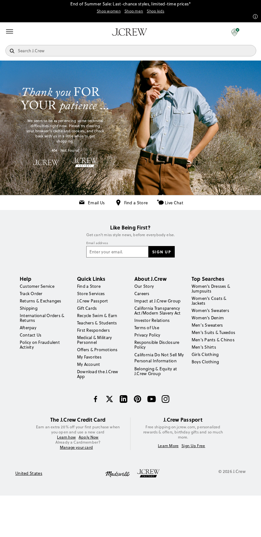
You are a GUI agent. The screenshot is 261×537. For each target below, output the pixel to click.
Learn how (66, 437)
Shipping (29, 308)
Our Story (144, 286)
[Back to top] (250, 526)
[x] (109, 399)
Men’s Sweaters (207, 325)
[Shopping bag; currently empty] (252, 32)
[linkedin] (123, 399)
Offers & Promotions (97, 349)
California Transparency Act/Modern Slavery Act (157, 310)
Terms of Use (146, 327)
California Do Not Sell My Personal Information (159, 357)
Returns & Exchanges (40, 301)
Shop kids (155, 11)
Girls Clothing (205, 354)
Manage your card (76, 447)
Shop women (109, 11)
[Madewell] (117, 473)
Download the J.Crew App (97, 374)
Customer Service (37, 286)
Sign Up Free (193, 445)
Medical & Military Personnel (94, 340)
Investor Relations (152, 320)
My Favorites (89, 357)
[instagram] (166, 399)
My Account (88, 364)
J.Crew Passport (92, 301)
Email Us (96, 203)
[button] (235, 31)
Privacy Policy (147, 335)
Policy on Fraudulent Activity (40, 344)
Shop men (133, 11)
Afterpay (28, 327)
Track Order (31, 293)
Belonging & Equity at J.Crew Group (155, 371)
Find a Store (136, 203)
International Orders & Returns (42, 318)
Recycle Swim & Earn (97, 315)
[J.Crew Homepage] (129, 32)
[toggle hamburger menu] (10, 31)
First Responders (93, 330)
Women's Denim (208, 318)
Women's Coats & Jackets (209, 300)
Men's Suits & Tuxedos (213, 332)
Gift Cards (87, 308)
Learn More (168, 445)
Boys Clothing (205, 362)
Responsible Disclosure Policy (156, 344)
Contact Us (30, 335)
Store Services (91, 293)
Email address (97, 243)
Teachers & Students (97, 323)
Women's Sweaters (210, 310)
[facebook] (95, 399)
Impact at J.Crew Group (157, 301)
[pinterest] (137, 399)
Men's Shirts (204, 347)
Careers (142, 293)
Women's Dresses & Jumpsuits (211, 288)
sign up (161, 252)
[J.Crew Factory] (151, 473)
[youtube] (152, 399)
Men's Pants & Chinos (213, 340)
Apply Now (89, 437)
